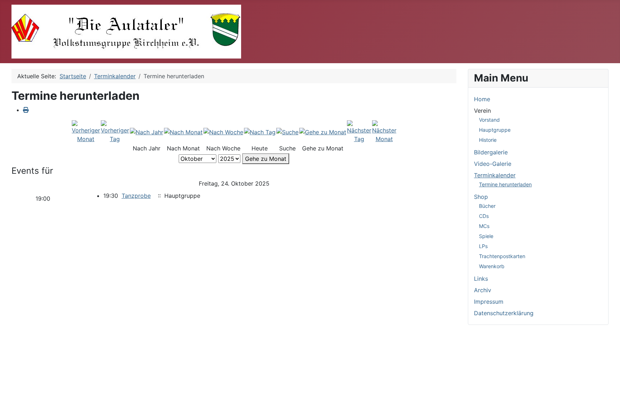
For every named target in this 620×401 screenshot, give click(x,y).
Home (482, 99)
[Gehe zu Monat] (322, 131)
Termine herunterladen (505, 184)
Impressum (488, 301)
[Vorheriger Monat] (86, 131)
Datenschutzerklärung (504, 313)
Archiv (482, 290)
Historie (488, 140)
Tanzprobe (136, 195)
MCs (484, 226)
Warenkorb (491, 266)
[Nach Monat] (183, 131)
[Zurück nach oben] (607, 387)
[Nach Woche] (223, 131)
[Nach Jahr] (146, 131)
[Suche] (287, 131)
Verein (482, 110)
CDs (484, 216)
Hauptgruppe (495, 130)
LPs (483, 246)
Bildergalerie (491, 152)
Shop (481, 196)
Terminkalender (495, 175)
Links (481, 278)
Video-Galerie (492, 163)
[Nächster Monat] (384, 131)
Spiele (486, 236)
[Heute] (260, 131)
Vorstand (489, 120)
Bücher (487, 206)
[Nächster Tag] (359, 131)
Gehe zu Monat (265, 158)
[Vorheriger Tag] (115, 131)
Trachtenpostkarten (502, 256)
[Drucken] (26, 109)
